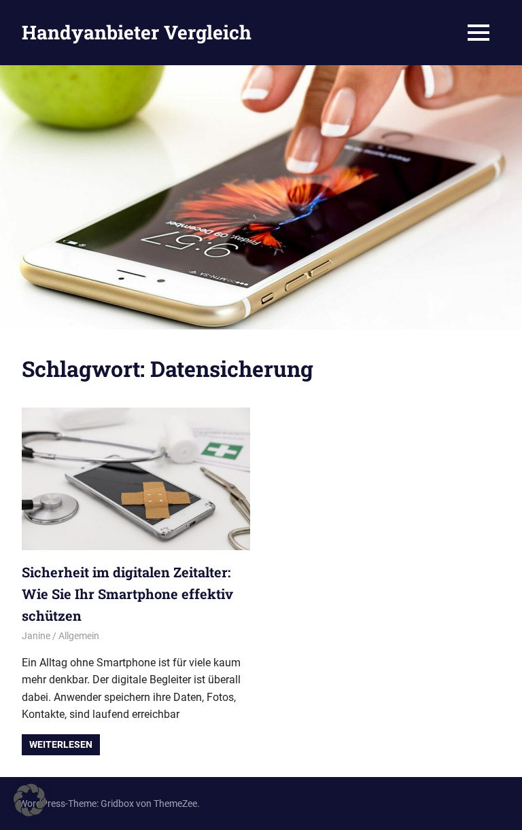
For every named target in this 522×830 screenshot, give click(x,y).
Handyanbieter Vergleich (136, 32)
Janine (36, 635)
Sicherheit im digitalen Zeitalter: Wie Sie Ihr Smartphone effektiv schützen (127, 593)
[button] (30, 800)
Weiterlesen (60, 744)
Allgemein (78, 635)
